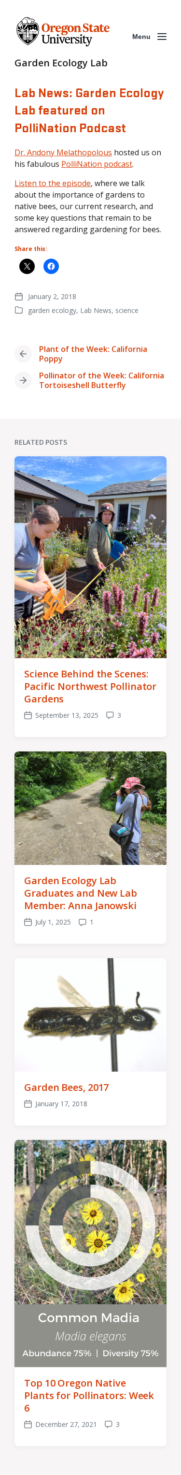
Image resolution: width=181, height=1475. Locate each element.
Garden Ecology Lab (61, 62)
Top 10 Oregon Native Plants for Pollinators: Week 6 (89, 1395)
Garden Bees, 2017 (66, 1087)
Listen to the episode (52, 183)
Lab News (95, 310)
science (127, 310)
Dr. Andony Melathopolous (63, 152)
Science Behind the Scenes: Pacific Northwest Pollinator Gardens (90, 686)
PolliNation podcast (96, 164)
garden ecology (52, 310)
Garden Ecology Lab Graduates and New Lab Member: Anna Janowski (80, 893)
